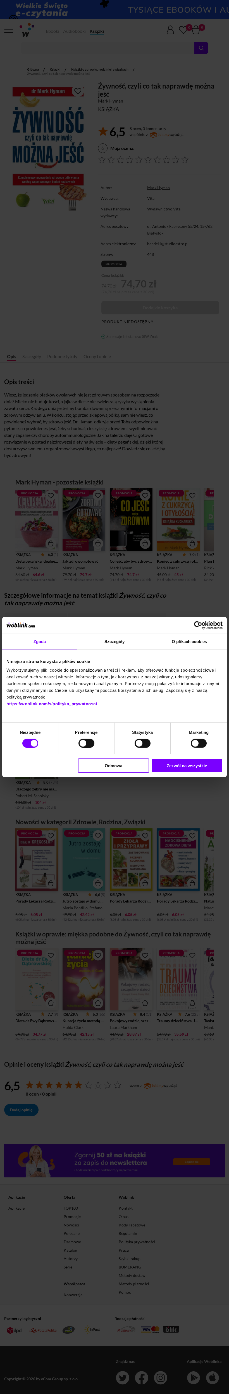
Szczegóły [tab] (114, 641)
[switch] (86, 743)
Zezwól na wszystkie (187, 765)
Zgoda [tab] (40, 641)
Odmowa (113, 765)
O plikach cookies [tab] (189, 641)
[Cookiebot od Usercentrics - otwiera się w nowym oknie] (198, 625)
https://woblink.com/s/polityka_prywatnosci (51, 703)
